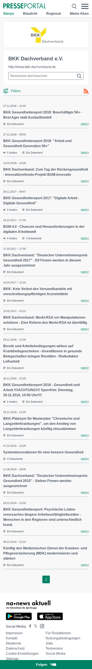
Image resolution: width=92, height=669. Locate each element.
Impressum (14, 633)
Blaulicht (30, 13)
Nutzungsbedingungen (63, 638)
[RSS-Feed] (86, 91)
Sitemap (12, 658)
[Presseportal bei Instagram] (40, 626)
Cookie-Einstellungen (22, 653)
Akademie (13, 643)
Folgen (41, 664)
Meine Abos (79, 13)
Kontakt (11, 638)
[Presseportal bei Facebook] (29, 626)
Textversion (54, 648)
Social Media (55, 653)
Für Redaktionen (58, 633)
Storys (8, 13)
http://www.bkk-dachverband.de (32, 67)
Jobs (49, 643)
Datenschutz (15, 648)
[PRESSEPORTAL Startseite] (24, 6)
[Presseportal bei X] (34, 626)
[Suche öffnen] (74, 6)
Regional (53, 13)
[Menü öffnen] (85, 6)
